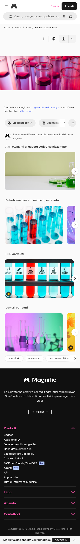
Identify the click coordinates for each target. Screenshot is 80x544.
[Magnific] (40, 381)
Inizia (7, 492)
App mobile (11, 477)
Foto (28, 27)
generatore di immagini (47, 107)
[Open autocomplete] (8, 16)
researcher (34, 358)
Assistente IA (12, 439)
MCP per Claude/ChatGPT (24, 463)
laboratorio (14, 358)
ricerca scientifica (59, 358)
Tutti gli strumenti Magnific (20, 482)
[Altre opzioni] (43, 39)
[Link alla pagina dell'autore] (7, 137)
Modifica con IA (22, 122)
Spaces (8, 435)
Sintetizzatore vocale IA (19, 454)
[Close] (74, 540)
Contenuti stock (14, 458)
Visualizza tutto (56, 146)
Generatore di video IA (17, 449)
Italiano (40, 412)
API (6, 472)
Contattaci (12, 514)
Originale (25, 51)
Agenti (11, 468)
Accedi (69, 6)
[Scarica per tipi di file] (72, 39)
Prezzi (55, 6)
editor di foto (26, 111)
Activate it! (61, 539)
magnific (17, 138)
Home (7, 27)
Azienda (10, 503)
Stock (18, 27)
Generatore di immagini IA (20, 444)
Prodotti (10, 428)
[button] (40, 412)
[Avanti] (64, 123)
